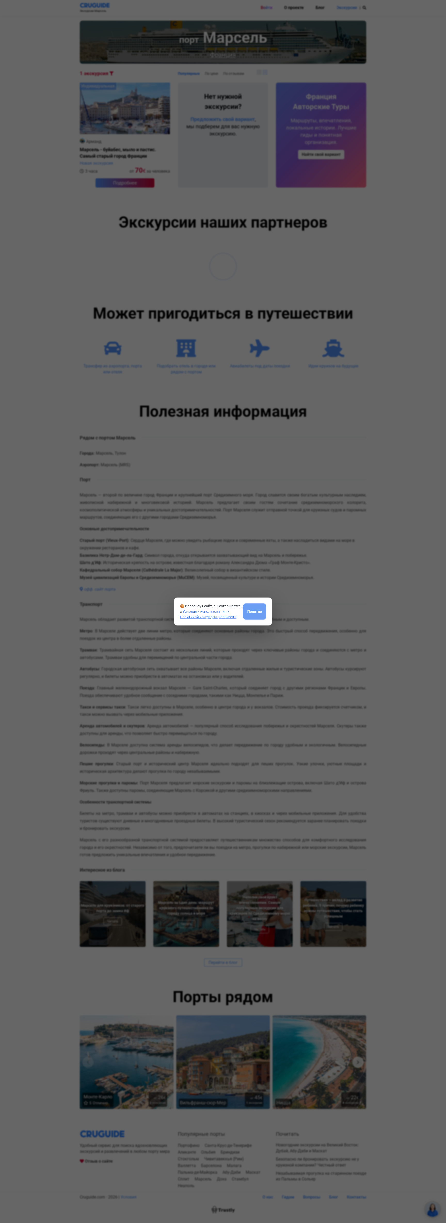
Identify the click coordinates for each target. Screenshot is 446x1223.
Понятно (254, 611)
